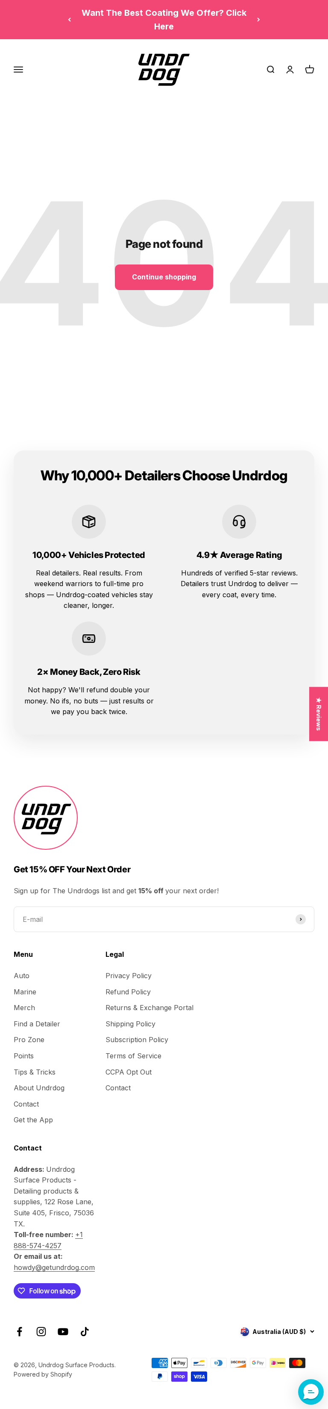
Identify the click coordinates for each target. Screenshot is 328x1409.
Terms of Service (133, 1056)
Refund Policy (128, 992)
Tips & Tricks (35, 1072)
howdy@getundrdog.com (54, 1267)
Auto (21, 975)
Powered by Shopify (43, 1374)
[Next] (258, 19)
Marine (25, 992)
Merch (24, 1007)
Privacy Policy (128, 975)
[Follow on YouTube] (63, 1331)
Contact (26, 1104)
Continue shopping (164, 277)
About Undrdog (39, 1088)
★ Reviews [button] (318, 714)
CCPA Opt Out (128, 1072)
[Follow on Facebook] (19, 1331)
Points (24, 1056)
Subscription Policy (136, 1039)
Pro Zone (29, 1039)
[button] (311, 1392)
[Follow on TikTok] (85, 1331)
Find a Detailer (37, 1024)
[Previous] (69, 19)
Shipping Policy (130, 1024)
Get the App (33, 1120)
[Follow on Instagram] (41, 1331)
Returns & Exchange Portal (149, 1007)
